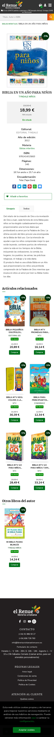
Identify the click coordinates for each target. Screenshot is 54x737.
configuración (27, 721)
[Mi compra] (40, 5)
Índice (26, 208)
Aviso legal (27, 671)
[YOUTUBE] (29, 621)
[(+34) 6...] (34, 621)
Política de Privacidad (27, 680)
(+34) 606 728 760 (27, 638)
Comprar (14, 352)
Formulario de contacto (27, 647)
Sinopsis (10, 208)
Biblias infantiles (9, 23)
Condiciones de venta (27, 676)
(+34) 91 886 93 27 (27, 634)
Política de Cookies (27, 684)
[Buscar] (50, 17)
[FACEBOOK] (20, 621)
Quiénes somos (27, 699)
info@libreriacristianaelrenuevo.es (27, 642)
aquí (33, 717)
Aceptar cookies (27, 730)
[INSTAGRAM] (25, 621)
